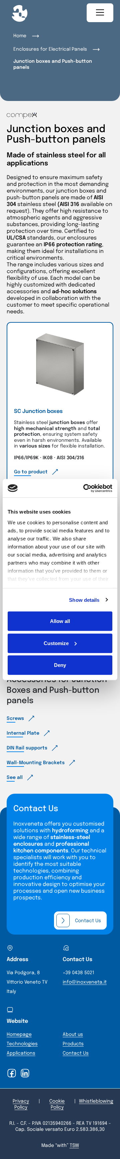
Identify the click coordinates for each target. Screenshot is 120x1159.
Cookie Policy (57, 1104)
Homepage (19, 1034)
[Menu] (100, 12)
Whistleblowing (96, 1101)
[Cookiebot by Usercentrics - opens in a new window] (84, 488)
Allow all (60, 621)
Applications (21, 1053)
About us (73, 1034)
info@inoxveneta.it (85, 982)
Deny (60, 665)
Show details (84, 599)
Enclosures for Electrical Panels (50, 49)
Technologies (22, 1044)
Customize (56, 643)
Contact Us (76, 1053)
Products (73, 1044)
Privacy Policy (21, 1104)
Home (19, 36)
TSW (74, 1145)
